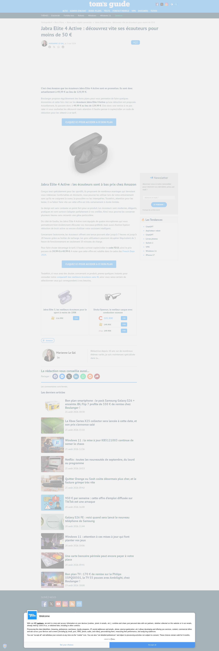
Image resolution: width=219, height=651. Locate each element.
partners (40, 623)
